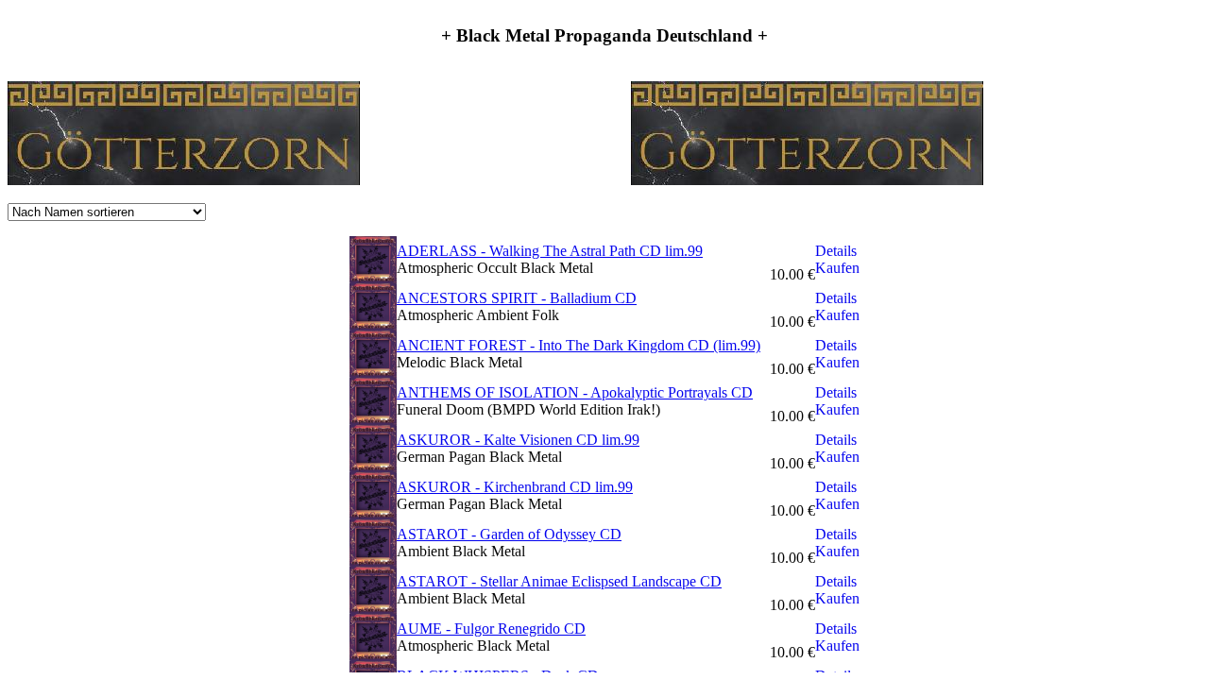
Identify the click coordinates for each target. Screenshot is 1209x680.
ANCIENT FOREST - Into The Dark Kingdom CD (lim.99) (578, 345)
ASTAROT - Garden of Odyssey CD (509, 534)
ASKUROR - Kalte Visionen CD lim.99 (518, 440)
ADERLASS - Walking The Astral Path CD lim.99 (550, 251)
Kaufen (837, 268)
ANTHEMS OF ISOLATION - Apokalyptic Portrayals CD (575, 392)
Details (836, 251)
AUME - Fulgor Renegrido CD (491, 628)
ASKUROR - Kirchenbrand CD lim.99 (515, 487)
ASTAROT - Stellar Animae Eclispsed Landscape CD (559, 581)
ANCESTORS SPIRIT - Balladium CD (517, 298)
